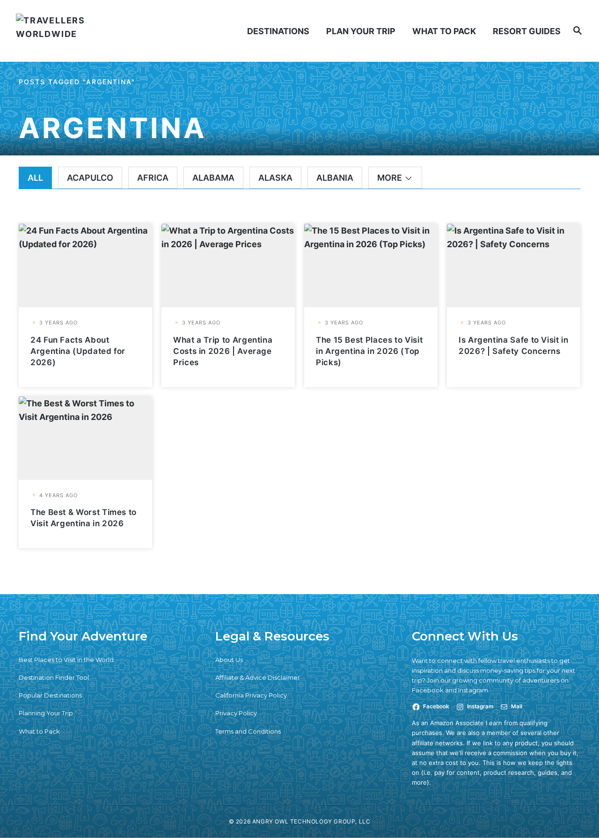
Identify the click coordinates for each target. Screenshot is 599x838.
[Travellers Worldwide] (83, 31)
